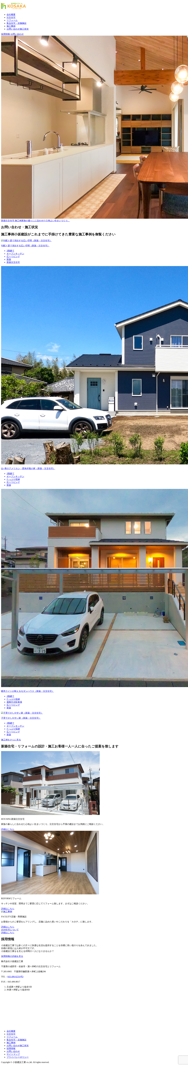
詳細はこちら (7, 829)
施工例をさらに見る (11, 740)
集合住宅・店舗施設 (16, 23)
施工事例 (11, 26)
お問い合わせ (13, 1051)
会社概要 (11, 14)
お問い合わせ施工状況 (18, 29)
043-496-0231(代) (15, 976)
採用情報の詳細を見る (12, 956)
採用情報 (11, 1048)
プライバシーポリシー (18, 1057)
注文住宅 (11, 17)
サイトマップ (13, 1054)
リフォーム (12, 20)
